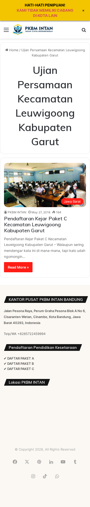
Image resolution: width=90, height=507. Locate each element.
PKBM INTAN (17, 212)
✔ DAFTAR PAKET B (19, 364)
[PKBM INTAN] (32, 29)
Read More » (18, 267)
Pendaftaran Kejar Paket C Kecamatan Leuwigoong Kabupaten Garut (35, 224)
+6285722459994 (32, 334)
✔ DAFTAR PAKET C (19, 369)
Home (13, 50)
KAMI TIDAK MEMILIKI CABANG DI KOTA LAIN (45, 13)
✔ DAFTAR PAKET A (19, 358)
